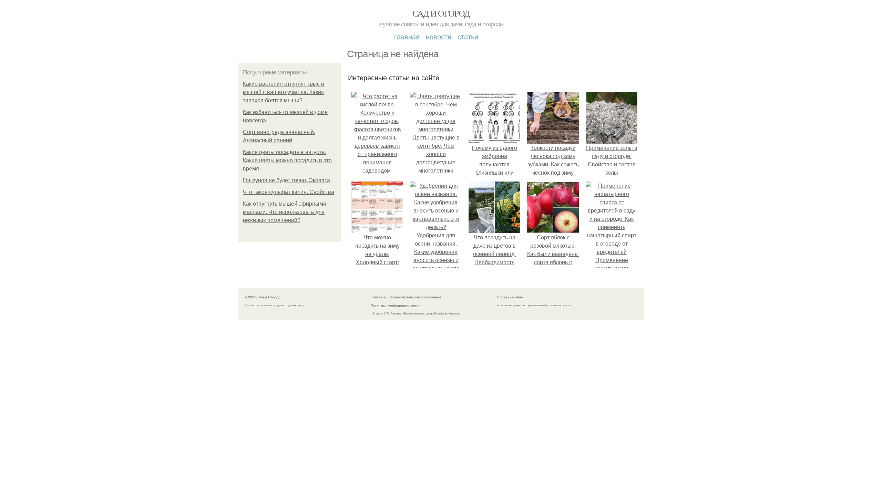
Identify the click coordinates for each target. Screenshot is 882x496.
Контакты (378, 296)
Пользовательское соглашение (415, 296)
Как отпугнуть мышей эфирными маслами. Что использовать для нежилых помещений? (284, 212)
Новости (438, 36)
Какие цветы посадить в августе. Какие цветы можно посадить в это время (287, 160)
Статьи (468, 36)
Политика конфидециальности (396, 305)
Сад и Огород (441, 13)
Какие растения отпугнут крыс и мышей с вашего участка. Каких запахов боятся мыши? (283, 92)
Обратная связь (510, 296)
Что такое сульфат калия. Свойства (288, 192)
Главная (407, 36)
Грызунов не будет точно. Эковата (286, 180)
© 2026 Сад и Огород (262, 296)
